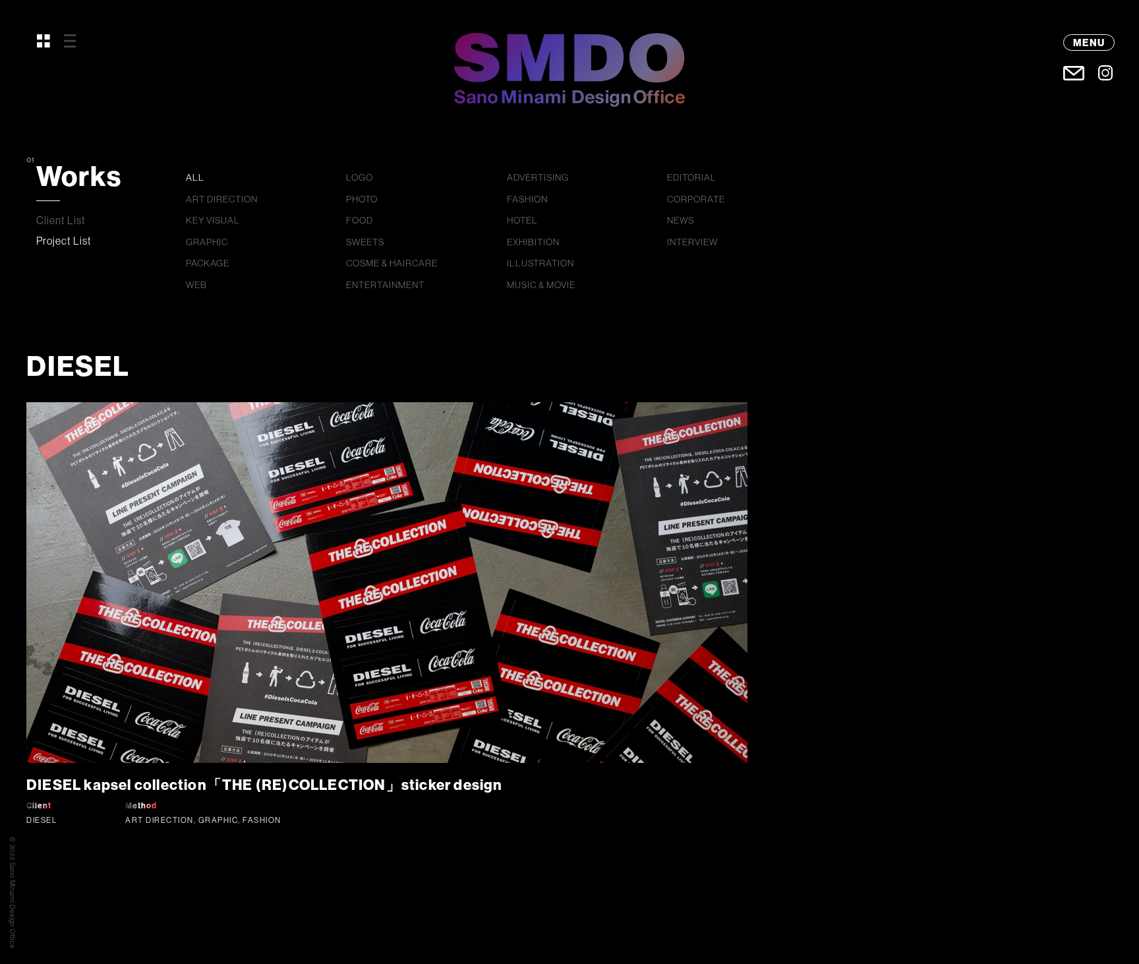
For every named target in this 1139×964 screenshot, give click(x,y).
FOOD (359, 220)
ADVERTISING (538, 177)
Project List (64, 240)
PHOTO (362, 199)
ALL (195, 177)
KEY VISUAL (213, 220)
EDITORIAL (691, 177)
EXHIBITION (533, 242)
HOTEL (522, 220)
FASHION (527, 199)
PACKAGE (207, 263)
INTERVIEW (692, 242)
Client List (61, 220)
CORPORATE (696, 199)
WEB (196, 285)
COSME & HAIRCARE (392, 263)
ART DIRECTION (222, 199)
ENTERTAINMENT (385, 285)
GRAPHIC (207, 242)
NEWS (680, 220)
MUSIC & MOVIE (541, 285)
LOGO (359, 177)
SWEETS (365, 242)
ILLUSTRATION (540, 263)
